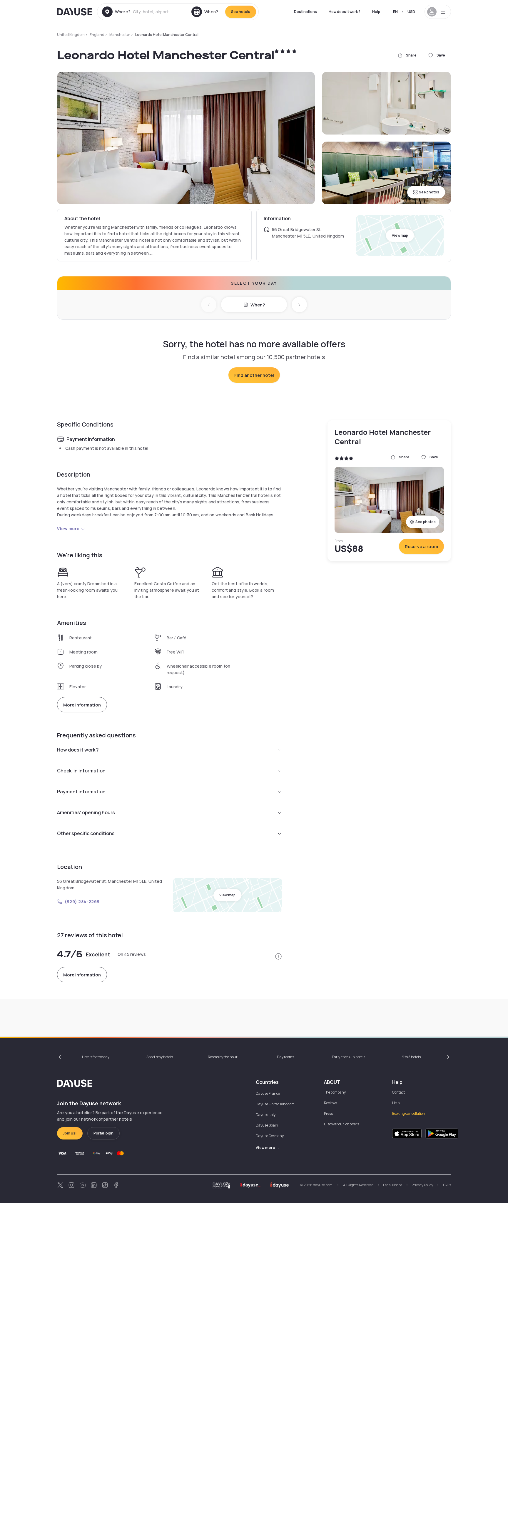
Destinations (305, 11)
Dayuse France (268, 1093)
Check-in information (81, 770)
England (97, 34)
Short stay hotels (159, 1056)
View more (68, 528)
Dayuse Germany (270, 1135)
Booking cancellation (408, 1113)
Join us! (70, 1133)
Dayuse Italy (265, 1114)
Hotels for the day (95, 1056)
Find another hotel (254, 375)
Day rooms (285, 1056)
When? (257, 305)
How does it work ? (344, 11)
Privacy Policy (422, 1184)
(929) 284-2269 (82, 901)
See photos (429, 192)
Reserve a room (421, 546)
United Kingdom (71, 34)
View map (400, 235)
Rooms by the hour (223, 1056)
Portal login (103, 1133)
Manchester (119, 34)
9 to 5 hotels (411, 1056)
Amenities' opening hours (86, 812)
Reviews (330, 1102)
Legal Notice (392, 1184)
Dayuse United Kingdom (275, 1104)
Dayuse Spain (267, 1125)
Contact (398, 1092)
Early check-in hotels (348, 1056)
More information (82, 705)
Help (376, 11)
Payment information (81, 791)
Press (328, 1113)
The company (335, 1092)
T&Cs (446, 1184)
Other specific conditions (86, 833)
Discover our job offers (341, 1124)
